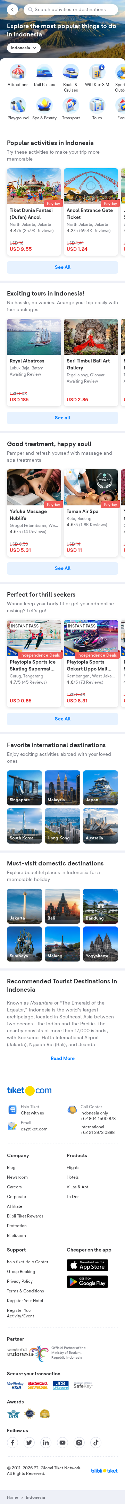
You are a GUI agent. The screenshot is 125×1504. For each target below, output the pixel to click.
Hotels (73, 1177)
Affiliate (14, 1206)
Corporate (16, 1196)
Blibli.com (16, 1235)
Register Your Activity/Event (20, 1313)
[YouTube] (62, 1442)
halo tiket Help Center (27, 1262)
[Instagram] (79, 1442)
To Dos (73, 1196)
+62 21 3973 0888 (98, 1132)
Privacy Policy (20, 1281)
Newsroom (17, 1177)
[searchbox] (73, 9)
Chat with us (32, 1113)
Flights (73, 1167)
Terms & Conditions (25, 1291)
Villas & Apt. (78, 1187)
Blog (11, 1167)
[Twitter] (29, 1442)
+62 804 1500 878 (98, 1118)
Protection (17, 1226)
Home (12, 1497)
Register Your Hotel (25, 1301)
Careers (14, 1187)
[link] (62, 267)
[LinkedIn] (45, 1442)
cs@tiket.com (34, 1129)
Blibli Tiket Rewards (25, 1216)
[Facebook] (12, 1442)
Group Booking (21, 1271)
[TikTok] (95, 1442)
